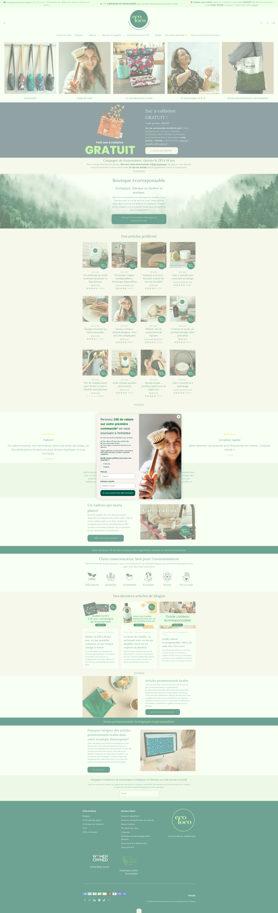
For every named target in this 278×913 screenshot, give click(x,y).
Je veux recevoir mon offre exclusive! (118, 493)
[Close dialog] (178, 417)
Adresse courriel (107, 481)
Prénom (103, 472)
